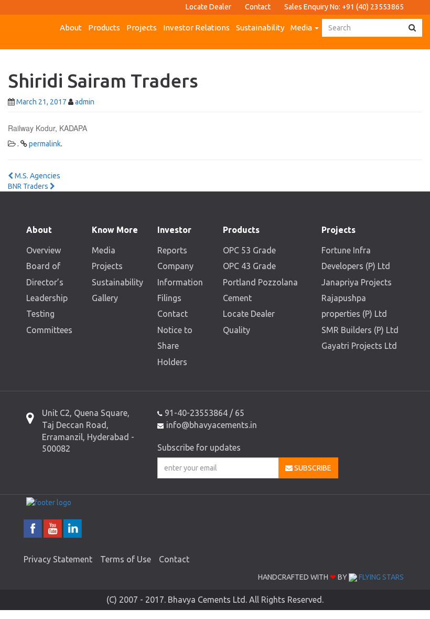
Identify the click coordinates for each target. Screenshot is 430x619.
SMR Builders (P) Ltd (360, 330)
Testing (40, 313)
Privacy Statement (58, 559)
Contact (258, 7)
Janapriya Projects (356, 282)
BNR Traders (29, 186)
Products (104, 27)
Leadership (47, 298)
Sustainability (260, 27)
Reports (172, 250)
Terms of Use (125, 559)
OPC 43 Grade (249, 266)
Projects (141, 27)
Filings (169, 298)
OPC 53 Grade (249, 250)
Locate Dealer (208, 7)
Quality (236, 330)
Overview (43, 250)
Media (302, 27)
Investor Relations (196, 27)
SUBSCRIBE (312, 468)
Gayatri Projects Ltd (359, 345)
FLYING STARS (380, 577)
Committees (49, 330)
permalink (45, 144)
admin (84, 102)
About (71, 27)
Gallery (105, 298)
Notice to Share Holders (174, 346)
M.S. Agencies (36, 176)
